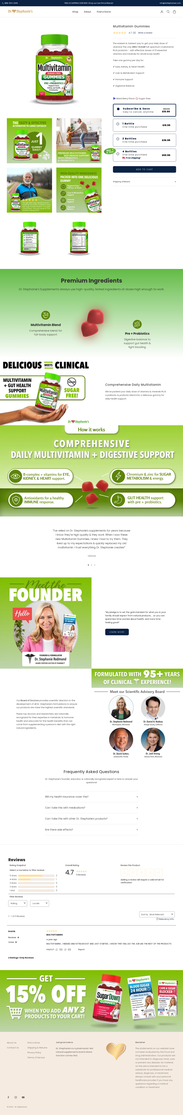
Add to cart (144, 169)
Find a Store (104, 11)
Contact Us (13, 1047)
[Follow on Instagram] (15, 1097)
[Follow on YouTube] (23, 1097)
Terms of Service (36, 1057)
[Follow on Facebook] (8, 1097)
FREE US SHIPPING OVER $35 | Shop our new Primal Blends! (88, 3)
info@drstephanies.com (170, 3)
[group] (91, 1001)
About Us (11, 1042)
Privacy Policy (34, 1052)
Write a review (145, 32)
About (87, 11)
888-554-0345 (11, 3)
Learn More (117, 632)
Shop (75, 11)
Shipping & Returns (37, 1047)
